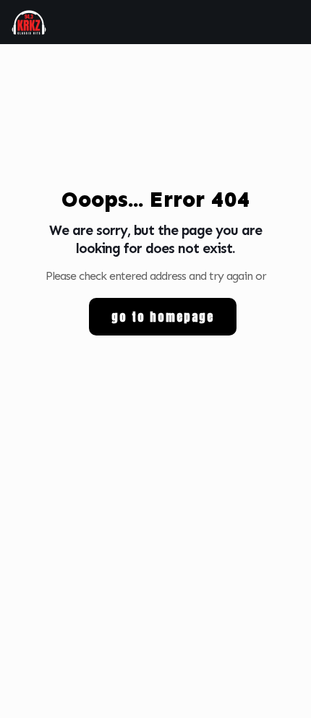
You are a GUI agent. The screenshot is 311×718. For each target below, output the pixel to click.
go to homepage (162, 316)
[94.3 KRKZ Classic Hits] (29, 22)
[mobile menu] (291, 21)
